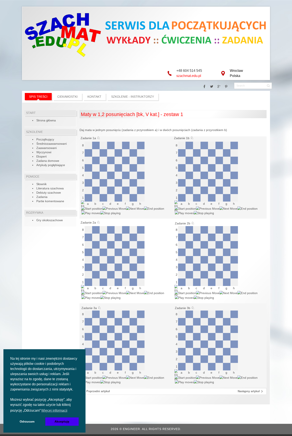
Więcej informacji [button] (54, 410)
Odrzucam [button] (27, 421)
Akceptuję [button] (62, 421)
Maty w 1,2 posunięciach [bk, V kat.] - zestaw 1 (132, 114)
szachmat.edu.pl (188, 76)
